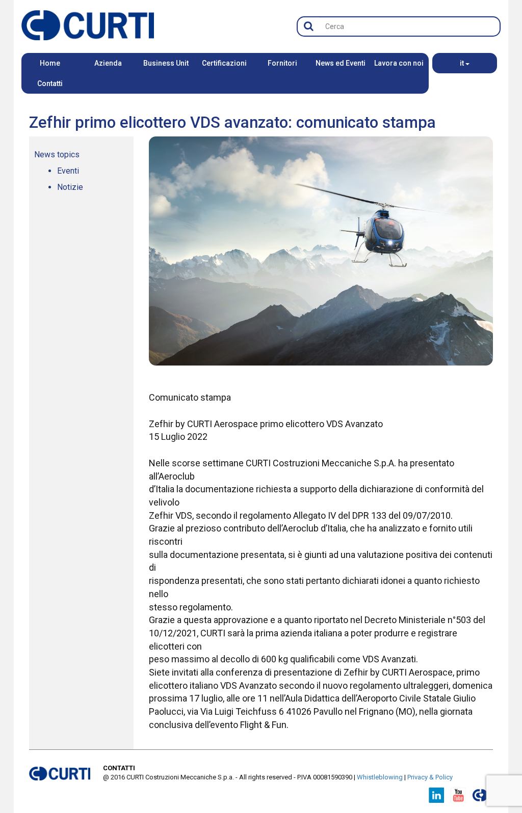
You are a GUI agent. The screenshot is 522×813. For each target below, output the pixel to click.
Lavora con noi (399, 63)
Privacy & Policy (430, 777)
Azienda (108, 63)
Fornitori (282, 63)
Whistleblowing (380, 777)
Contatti (50, 83)
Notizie (70, 187)
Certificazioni (224, 63)
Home (50, 63)
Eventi (68, 171)
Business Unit (166, 63)
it (462, 63)
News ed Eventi (341, 63)
